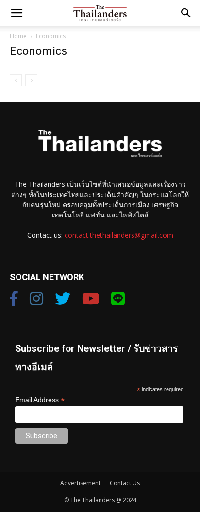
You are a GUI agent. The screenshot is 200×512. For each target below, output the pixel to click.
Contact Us (125, 483)
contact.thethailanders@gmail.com (119, 235)
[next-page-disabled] (31, 80)
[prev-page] (16, 80)
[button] (16, 13)
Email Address (40, 400)
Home (18, 36)
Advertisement (80, 483)
